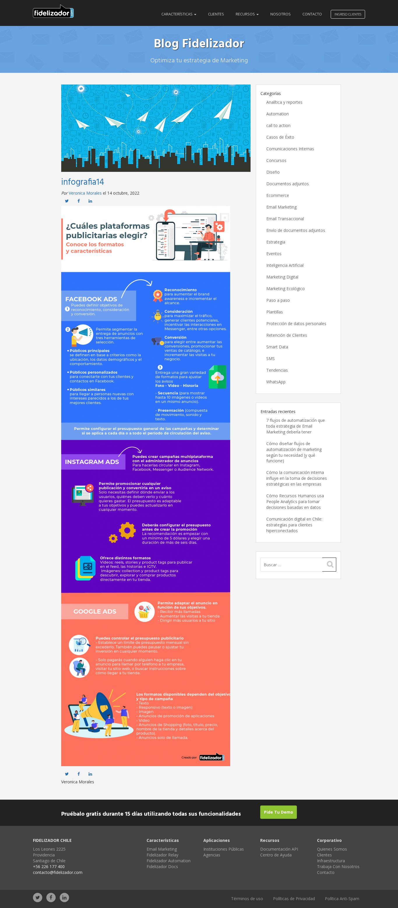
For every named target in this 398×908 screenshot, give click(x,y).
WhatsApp (276, 382)
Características (177, 14)
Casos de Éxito (280, 137)
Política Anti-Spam (342, 898)
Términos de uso (247, 898)
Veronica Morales (85, 193)
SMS (270, 358)
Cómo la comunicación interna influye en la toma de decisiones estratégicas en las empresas (296, 478)
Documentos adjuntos (287, 183)
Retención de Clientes (286, 335)
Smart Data (277, 347)
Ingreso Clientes (347, 14)
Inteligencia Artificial (285, 265)
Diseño (273, 172)
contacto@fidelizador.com (57, 872)
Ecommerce (277, 195)
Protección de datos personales (296, 323)
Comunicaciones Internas (290, 148)
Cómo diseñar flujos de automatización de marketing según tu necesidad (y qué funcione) (294, 452)
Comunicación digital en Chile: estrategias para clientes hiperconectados (294, 524)
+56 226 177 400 (49, 866)
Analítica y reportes (284, 102)
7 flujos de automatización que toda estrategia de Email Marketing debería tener (295, 426)
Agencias (211, 855)
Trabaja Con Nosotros (338, 866)
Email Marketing (281, 207)
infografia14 (82, 182)
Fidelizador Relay (162, 855)
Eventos (273, 253)
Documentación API (279, 849)
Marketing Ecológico (285, 288)
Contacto (312, 14)
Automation (277, 114)
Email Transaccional (285, 218)
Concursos (276, 160)
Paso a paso (278, 300)
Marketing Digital (282, 277)
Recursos (246, 14)
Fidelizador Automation (169, 860)
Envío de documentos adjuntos (295, 230)
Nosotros (280, 14)
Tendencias (277, 370)
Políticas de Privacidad (294, 898)
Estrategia (275, 242)
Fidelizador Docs (162, 866)
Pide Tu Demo (278, 812)
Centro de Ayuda (276, 855)
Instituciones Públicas (223, 849)
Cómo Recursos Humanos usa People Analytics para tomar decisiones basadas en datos (295, 501)
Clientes (216, 14)
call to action (278, 125)
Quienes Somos (332, 849)
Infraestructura (331, 860)
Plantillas (274, 312)
